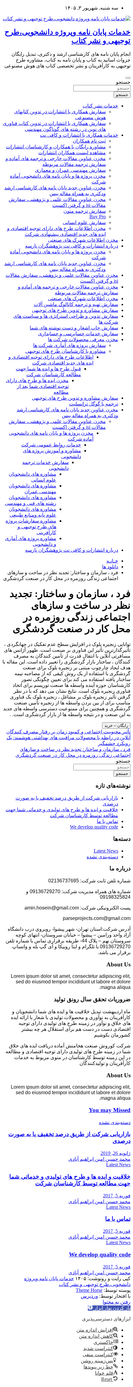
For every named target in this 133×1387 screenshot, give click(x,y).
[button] (109, 1308)
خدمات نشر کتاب (100, 105)
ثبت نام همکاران (89, 140)
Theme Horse (89, 1290)
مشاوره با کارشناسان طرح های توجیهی (65, 351)
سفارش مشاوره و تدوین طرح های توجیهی (75, 310)
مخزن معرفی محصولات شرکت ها (83, 339)
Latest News (106, 850)
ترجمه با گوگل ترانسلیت (93, 403)
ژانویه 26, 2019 (116, 1153)
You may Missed (110, 1110)
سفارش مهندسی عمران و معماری (70, 170)
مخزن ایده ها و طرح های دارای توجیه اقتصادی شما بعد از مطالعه (37, 386)
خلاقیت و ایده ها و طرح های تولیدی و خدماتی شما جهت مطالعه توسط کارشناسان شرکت (70, 1180)
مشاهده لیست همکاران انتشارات (72, 152)
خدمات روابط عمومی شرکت (51, 444)
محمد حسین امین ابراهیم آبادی (99, 1159)
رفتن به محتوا (117, 1301)
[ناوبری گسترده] (128, 78)
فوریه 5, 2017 (117, 1195)
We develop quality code (94, 826)
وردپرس (89, 1296)
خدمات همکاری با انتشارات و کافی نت (79, 135)
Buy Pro (97, 216)
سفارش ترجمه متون (84, 211)
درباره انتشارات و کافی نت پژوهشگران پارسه (71, 245)
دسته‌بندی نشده (102, 856)
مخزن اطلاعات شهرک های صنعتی (83, 240)
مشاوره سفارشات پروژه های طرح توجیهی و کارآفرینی (31, 526)
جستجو (123, 82)
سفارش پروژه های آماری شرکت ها (69, 345)
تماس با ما (107, 821)
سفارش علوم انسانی (84, 222)
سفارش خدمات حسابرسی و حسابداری (78, 333)
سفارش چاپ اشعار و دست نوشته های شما (74, 327)
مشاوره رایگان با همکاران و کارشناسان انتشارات (56, 146)
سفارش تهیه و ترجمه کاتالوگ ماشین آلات (76, 304)
